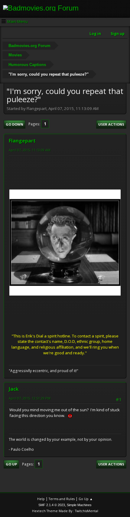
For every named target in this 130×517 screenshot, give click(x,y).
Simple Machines (79, 505)
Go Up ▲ (86, 499)
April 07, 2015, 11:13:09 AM (29, 150)
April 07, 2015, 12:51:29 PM (29, 398)
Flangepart (22, 140)
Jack (14, 389)
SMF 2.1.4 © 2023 (51, 505)
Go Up (11, 464)
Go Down (14, 124)
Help (41, 499)
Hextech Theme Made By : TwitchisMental (65, 511)
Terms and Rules (62, 499)
